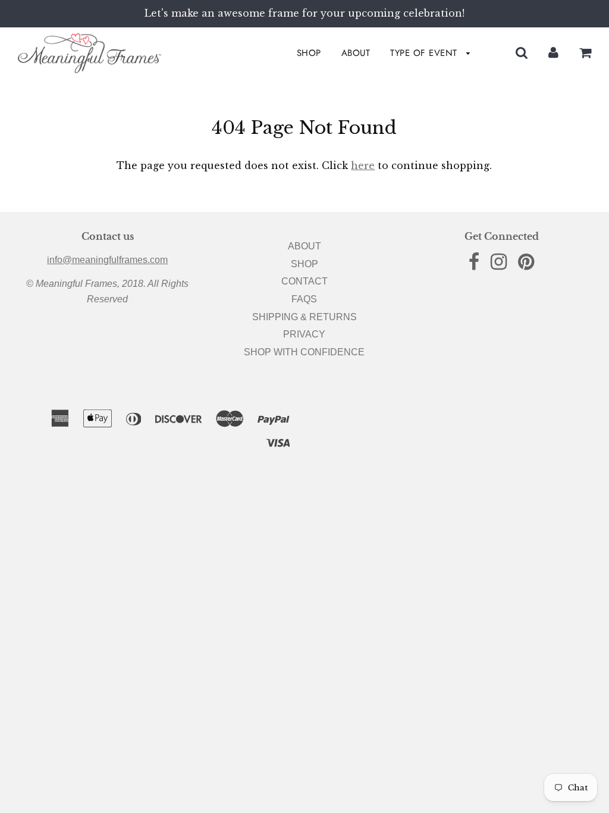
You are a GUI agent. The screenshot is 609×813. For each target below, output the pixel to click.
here (363, 165)
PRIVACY (304, 334)
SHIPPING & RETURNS (304, 317)
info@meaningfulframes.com (107, 260)
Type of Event (425, 53)
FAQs (304, 299)
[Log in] (553, 53)
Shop (309, 53)
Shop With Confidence (304, 352)
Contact (304, 281)
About (356, 53)
